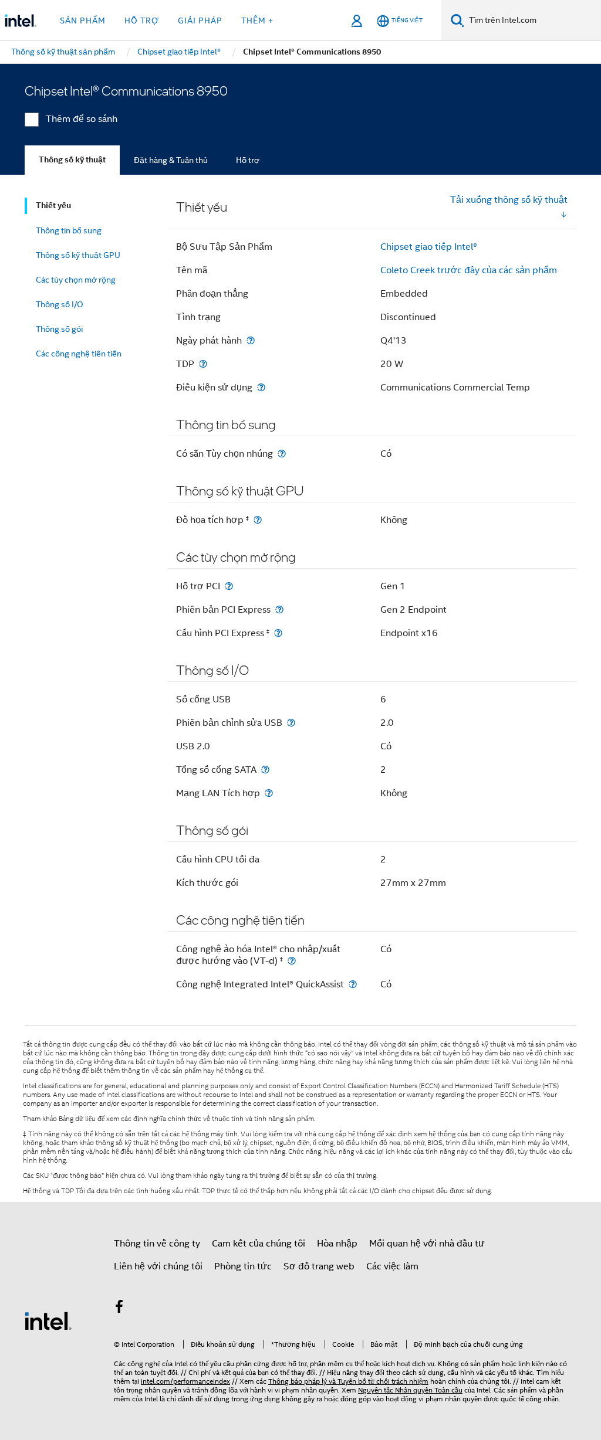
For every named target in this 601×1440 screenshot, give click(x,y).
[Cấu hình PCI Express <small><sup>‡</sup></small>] (278, 633)
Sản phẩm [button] (83, 20)
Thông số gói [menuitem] (59, 329)
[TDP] (203, 364)
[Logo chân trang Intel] (48, 1320)
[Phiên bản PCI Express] (279, 609)
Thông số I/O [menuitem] (59, 304)
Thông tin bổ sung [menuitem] (69, 230)
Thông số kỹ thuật (72, 159)
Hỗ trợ (247, 160)
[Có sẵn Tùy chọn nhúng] (281, 454)
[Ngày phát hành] (250, 340)
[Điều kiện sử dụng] (261, 387)
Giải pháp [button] (200, 20)
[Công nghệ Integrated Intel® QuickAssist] (352, 984)
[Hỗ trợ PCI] (228, 586)
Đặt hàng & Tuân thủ (171, 160)
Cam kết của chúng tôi (258, 1243)
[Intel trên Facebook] (119, 1308)
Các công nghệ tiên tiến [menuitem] (78, 353)
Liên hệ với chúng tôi (158, 1266)
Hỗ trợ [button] (141, 20)
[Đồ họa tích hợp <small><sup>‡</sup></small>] (257, 520)
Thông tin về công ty (157, 1243)
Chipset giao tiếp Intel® (428, 247)
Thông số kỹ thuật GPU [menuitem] (78, 255)
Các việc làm (392, 1266)
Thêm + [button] (257, 20)
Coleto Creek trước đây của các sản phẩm (468, 270)
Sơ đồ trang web (318, 1266)
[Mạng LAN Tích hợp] (268, 793)
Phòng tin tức (243, 1266)
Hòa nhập (337, 1243)
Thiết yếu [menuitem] (53, 205)
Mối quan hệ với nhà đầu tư (427, 1243)
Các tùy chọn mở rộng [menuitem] (76, 279)
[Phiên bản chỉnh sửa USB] (291, 723)
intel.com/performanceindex (185, 1381)
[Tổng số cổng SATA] (265, 770)
